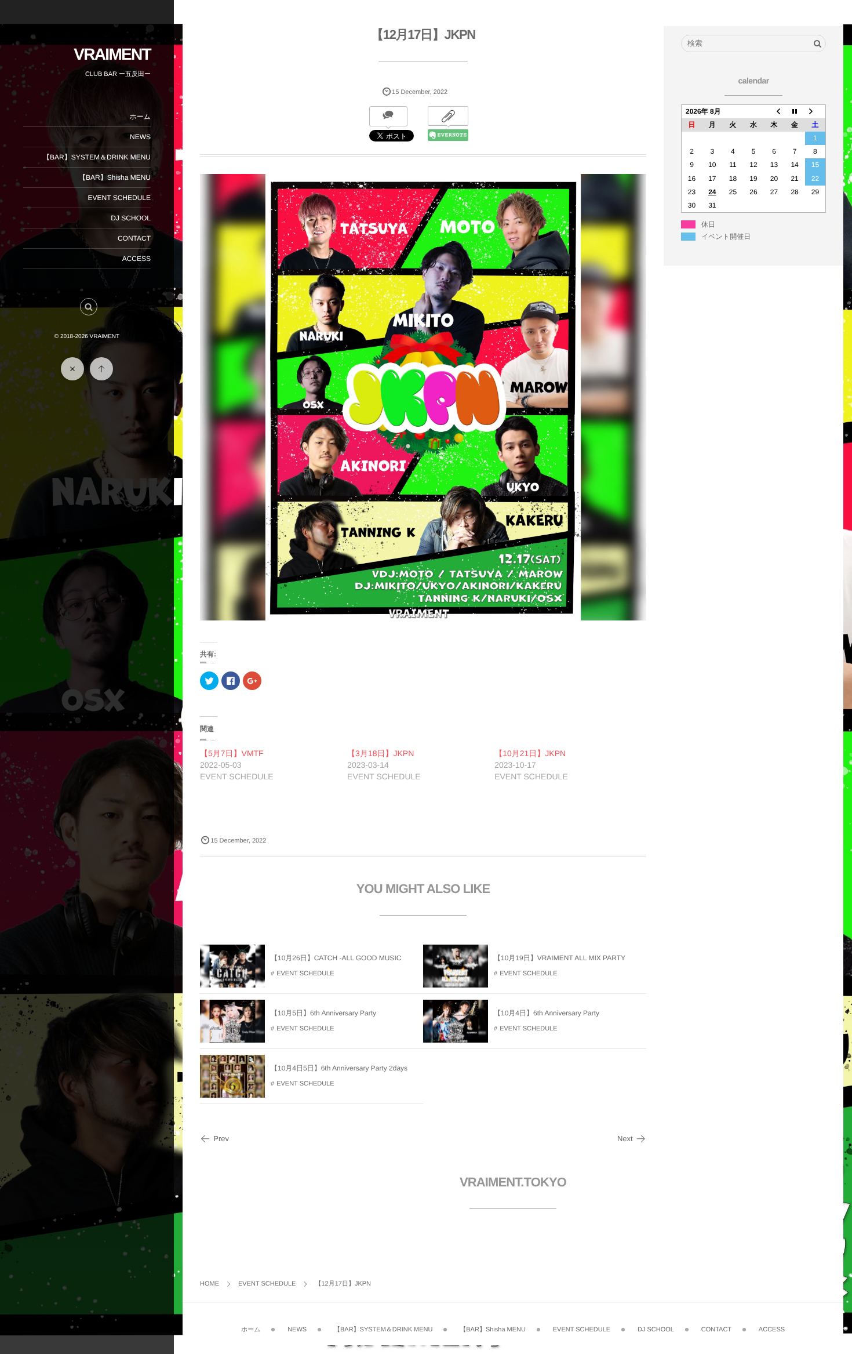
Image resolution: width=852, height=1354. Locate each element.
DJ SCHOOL (131, 218)
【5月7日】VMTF (232, 753)
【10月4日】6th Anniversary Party (546, 1013)
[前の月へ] (774, 111)
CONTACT (134, 238)
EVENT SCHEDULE (119, 198)
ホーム (140, 116)
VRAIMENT (112, 54)
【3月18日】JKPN (380, 753)
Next (625, 1138)
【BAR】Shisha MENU (115, 177)
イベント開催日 (726, 237)
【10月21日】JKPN (530, 753)
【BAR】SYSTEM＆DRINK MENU (97, 157)
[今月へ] (794, 111)
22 (815, 179)
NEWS (140, 137)
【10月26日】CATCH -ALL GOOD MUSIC (336, 958)
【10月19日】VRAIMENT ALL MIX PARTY (559, 958)
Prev (221, 1138)
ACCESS (136, 259)
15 (815, 165)
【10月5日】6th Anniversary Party (323, 1013)
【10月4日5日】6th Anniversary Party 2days (339, 1068)
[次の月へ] (815, 111)
